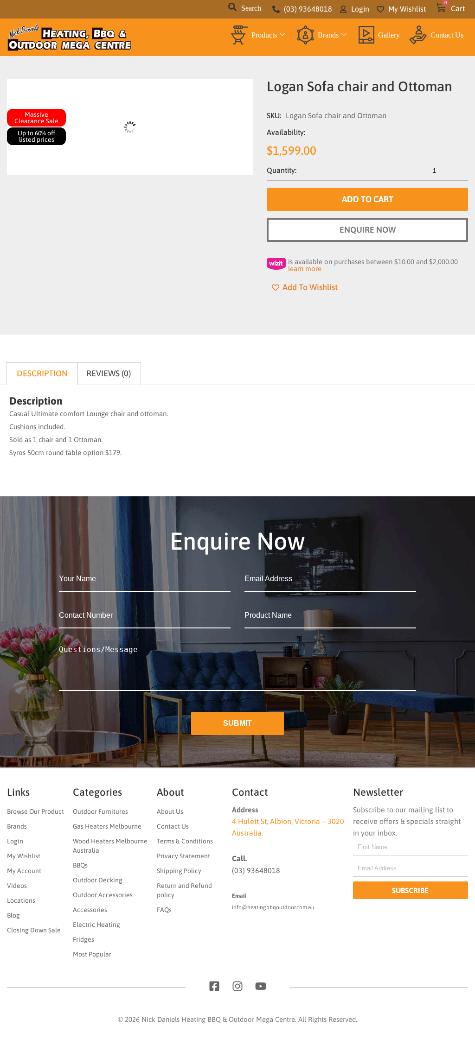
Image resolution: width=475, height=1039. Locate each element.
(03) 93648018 (256, 870)
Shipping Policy (179, 870)
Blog (13, 915)
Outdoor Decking (97, 880)
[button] (232, 9)
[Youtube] (260, 986)
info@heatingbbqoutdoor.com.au (273, 907)
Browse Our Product (35, 811)
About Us (170, 811)
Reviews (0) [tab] (108, 373)
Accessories (90, 909)
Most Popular (92, 954)
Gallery (389, 35)
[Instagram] (237, 986)
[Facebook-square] (214, 986)
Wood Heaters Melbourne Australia (110, 845)
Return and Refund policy (184, 890)
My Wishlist (23, 856)
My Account (24, 870)
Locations (21, 900)
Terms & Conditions (185, 841)
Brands (328, 35)
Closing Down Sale (34, 930)
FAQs (164, 909)
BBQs (80, 865)
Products (264, 35)
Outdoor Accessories (103, 895)
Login (15, 841)
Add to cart (367, 199)
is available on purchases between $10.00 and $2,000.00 (373, 265)
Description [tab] (42, 373)
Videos (17, 885)
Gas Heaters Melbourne (107, 826)
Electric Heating (96, 924)
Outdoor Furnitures (100, 811)
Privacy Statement (183, 856)
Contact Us (446, 35)
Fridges (83, 939)
